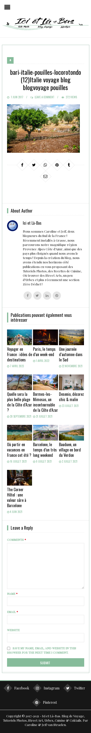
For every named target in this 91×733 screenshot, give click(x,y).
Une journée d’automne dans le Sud (71, 354)
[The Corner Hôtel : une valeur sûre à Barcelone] (19, 478)
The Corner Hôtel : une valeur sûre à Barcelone (16, 497)
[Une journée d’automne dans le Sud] (71, 337)
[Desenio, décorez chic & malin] (71, 382)
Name (12, 594)
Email (12, 612)
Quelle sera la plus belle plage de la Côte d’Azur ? (19, 402)
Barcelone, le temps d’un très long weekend (45, 450)
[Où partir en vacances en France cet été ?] (19, 433)
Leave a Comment (44, 97)
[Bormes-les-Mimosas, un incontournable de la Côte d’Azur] (45, 382)
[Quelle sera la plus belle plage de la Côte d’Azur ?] (19, 382)
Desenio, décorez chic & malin (71, 396)
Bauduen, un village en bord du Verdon (70, 450)
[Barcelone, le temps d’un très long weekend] (45, 433)
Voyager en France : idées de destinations (19, 354)
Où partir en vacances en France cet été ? (19, 450)
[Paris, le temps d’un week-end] (45, 337)
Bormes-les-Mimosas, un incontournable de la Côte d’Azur (45, 402)
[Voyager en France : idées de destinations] (19, 337)
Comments (16, 540)
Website (13, 630)
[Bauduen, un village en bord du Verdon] (71, 433)
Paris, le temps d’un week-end (44, 351)
